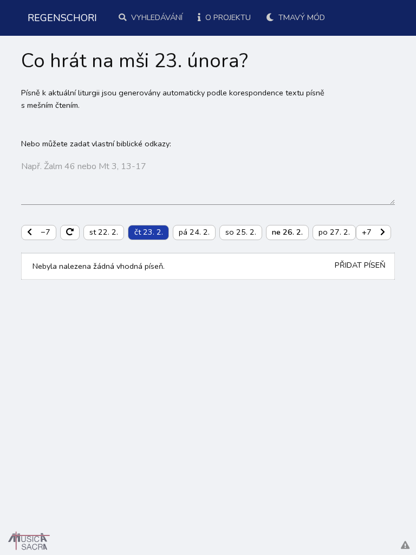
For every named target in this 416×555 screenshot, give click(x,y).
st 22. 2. (103, 232)
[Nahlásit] (405, 545)
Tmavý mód (300, 17)
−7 (45, 232)
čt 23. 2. (148, 232)
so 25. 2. (240, 232)
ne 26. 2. (287, 232)
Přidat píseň (360, 265)
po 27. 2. (334, 232)
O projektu (227, 17)
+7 (367, 232)
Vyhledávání (156, 17)
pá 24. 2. (194, 232)
